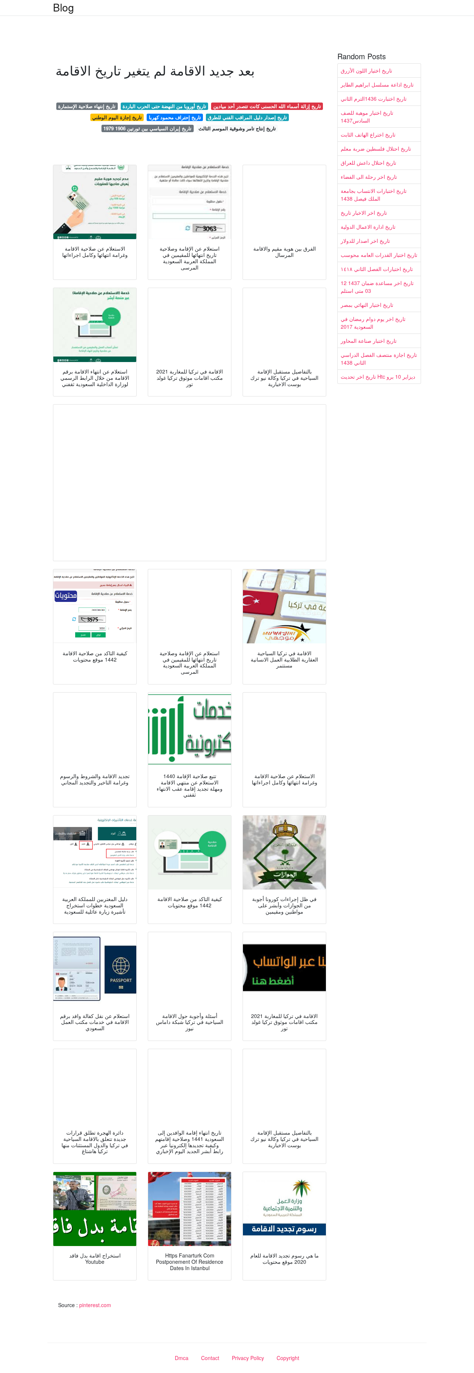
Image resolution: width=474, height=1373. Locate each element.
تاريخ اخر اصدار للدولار (365, 240)
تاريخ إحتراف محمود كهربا (175, 117)
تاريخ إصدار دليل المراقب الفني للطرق (247, 117)
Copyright (288, 1358)
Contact (210, 1358)
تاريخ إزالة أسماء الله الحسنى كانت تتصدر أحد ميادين (267, 106)
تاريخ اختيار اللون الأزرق (366, 70)
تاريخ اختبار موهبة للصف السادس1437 (367, 116)
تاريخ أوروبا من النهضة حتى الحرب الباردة (164, 106)
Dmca (181, 1358)
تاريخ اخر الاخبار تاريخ (364, 212)
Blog (63, 7)
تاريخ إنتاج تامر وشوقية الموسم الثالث (237, 128)
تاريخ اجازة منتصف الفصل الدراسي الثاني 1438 (379, 358)
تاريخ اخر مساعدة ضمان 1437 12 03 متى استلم (377, 286)
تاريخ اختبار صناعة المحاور (369, 340)
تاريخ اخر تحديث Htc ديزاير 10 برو (378, 376)
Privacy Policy (248, 1358)
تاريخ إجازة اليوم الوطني (117, 117)
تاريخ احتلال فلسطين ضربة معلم (376, 148)
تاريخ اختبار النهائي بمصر (367, 304)
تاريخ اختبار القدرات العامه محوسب (379, 254)
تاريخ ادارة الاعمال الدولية (368, 226)
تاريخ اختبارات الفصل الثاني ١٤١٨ (377, 268)
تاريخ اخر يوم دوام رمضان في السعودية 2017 (373, 322)
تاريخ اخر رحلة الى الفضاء (369, 176)
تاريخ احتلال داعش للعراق (368, 162)
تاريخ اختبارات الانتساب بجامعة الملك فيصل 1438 (374, 194)
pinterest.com (95, 1305)
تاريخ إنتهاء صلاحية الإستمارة (87, 106)
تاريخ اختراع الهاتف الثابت (368, 134)
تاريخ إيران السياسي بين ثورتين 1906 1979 (147, 128)
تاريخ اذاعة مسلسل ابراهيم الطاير (377, 84)
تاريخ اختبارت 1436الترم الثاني (374, 98)
